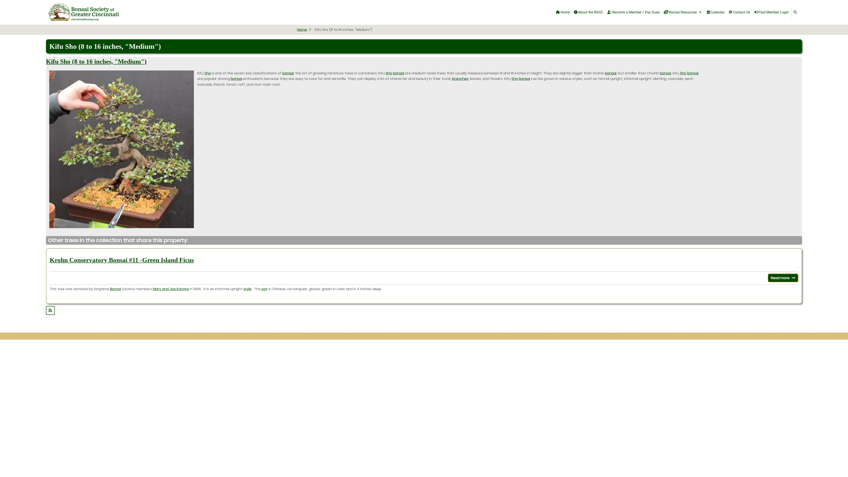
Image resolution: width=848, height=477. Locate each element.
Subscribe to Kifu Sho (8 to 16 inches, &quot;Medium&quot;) (424, 310)
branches (460, 78)
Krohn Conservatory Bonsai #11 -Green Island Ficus (122, 259)
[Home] (83, 12)
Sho (207, 73)
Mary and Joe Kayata (171, 289)
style (247, 289)
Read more (784, 278)
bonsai (288, 73)
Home (302, 29)
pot (264, 289)
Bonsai (115, 289)
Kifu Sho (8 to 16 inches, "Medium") (96, 61)
